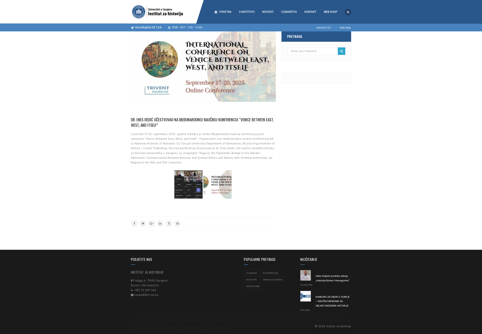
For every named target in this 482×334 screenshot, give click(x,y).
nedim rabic (253, 286)
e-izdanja (251, 273)
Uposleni (152, 328)
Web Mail (345, 28)
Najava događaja (272, 279)
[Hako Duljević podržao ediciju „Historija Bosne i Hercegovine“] (305, 275)
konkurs (251, 279)
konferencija (270, 273)
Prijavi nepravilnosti (218, 328)
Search (341, 51)
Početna (136, 328)
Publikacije (169, 328)
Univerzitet (324, 28)
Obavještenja (191, 328)
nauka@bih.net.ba (148, 27)
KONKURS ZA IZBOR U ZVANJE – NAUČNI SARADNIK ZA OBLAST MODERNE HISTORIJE (333, 301)
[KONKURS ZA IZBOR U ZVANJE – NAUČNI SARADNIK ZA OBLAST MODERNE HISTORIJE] (305, 296)
